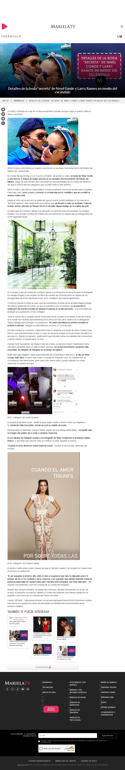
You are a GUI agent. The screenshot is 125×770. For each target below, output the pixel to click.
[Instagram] (12, 689)
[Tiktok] (18, 689)
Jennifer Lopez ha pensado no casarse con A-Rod (65, 658)
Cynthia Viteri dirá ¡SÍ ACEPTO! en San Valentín (66, 638)
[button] (122, 26)
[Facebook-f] (7, 689)
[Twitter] (28, 689)
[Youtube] (23, 689)
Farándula (19, 101)
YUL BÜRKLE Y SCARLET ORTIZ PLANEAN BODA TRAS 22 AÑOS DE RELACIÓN (42, 635)
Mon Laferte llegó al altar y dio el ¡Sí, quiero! (18, 622)
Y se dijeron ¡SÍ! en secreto (41, 655)
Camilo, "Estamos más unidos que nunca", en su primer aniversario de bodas (18, 643)
